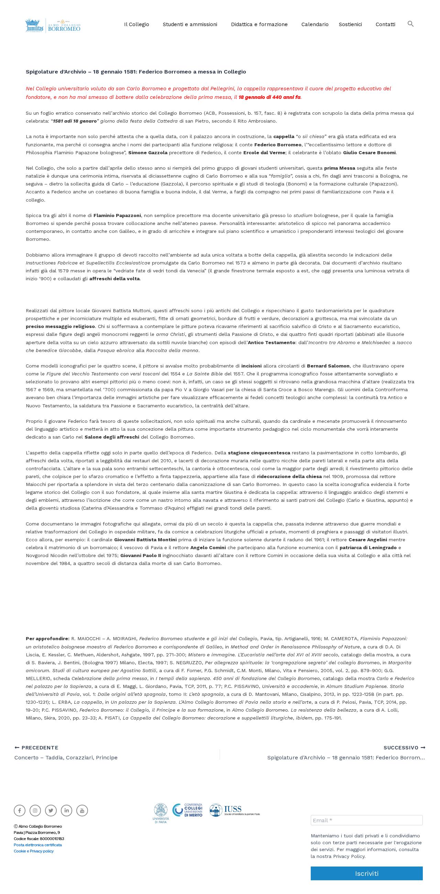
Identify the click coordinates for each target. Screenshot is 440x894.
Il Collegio (136, 24)
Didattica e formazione (259, 24)
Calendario (315, 24)
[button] (138, 24)
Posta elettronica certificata (38, 844)
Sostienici (350, 24)
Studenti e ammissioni (190, 24)
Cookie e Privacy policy (33, 851)
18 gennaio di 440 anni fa (269, 97)
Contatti (385, 24)
